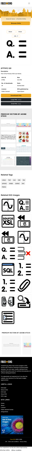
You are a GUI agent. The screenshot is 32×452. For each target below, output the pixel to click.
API (6, 441)
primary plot (22, 242)
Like (16, 36)
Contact (3, 407)
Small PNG (16, 103)
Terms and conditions (13, 441)
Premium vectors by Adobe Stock (13, 115)
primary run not (7, 322)
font (9, 180)
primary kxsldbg (7, 226)
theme (4, 187)
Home (2, 403)
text (23, 183)
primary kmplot (7, 210)
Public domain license (7, 409)
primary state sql (7, 274)
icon (14, 180)
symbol (17, 183)
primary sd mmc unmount (8, 305)
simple (11, 183)
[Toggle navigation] (29, 3)
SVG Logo (4, 396)
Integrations (4, 411)
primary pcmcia (7, 242)
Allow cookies (16, 450)
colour (4, 180)
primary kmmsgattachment (24, 289)
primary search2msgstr (24, 305)
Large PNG (16, 99)
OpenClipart (20, 91)
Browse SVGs (16, 23)
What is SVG (4, 390)
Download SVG (16, 95)
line (24, 180)
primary (4, 183)
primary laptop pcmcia (24, 225)
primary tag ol (7, 290)
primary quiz (6, 258)
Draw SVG (4, 394)
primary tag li (22, 274)
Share (10, 31)
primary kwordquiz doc (24, 209)
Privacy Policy (23, 441)
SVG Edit (3, 392)
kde (19, 180)
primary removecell (24, 257)
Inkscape (3, 388)
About (2, 405)
